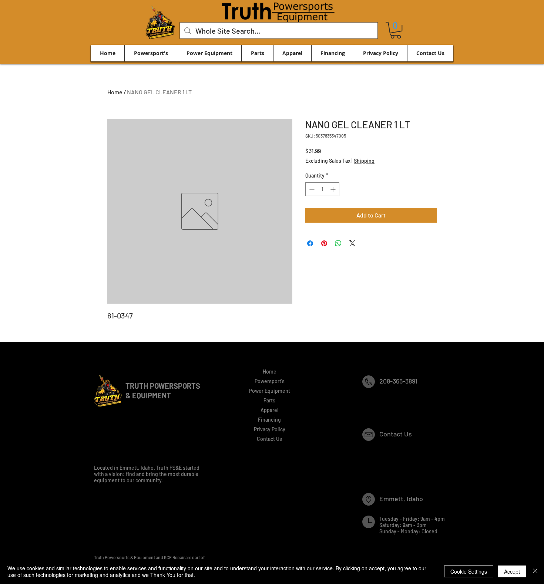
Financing (269, 419)
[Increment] (333, 189)
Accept (512, 571)
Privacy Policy (269, 429)
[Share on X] (352, 243)
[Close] (535, 571)
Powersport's (270, 381)
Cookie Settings (468, 571)
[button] (396, 30)
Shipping (364, 161)
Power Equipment (269, 391)
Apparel (269, 410)
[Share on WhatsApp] (338, 243)
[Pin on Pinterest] (324, 243)
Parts (269, 400)
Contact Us (269, 439)
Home (114, 91)
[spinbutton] (322, 189)
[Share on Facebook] (310, 243)
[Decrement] (311, 189)
